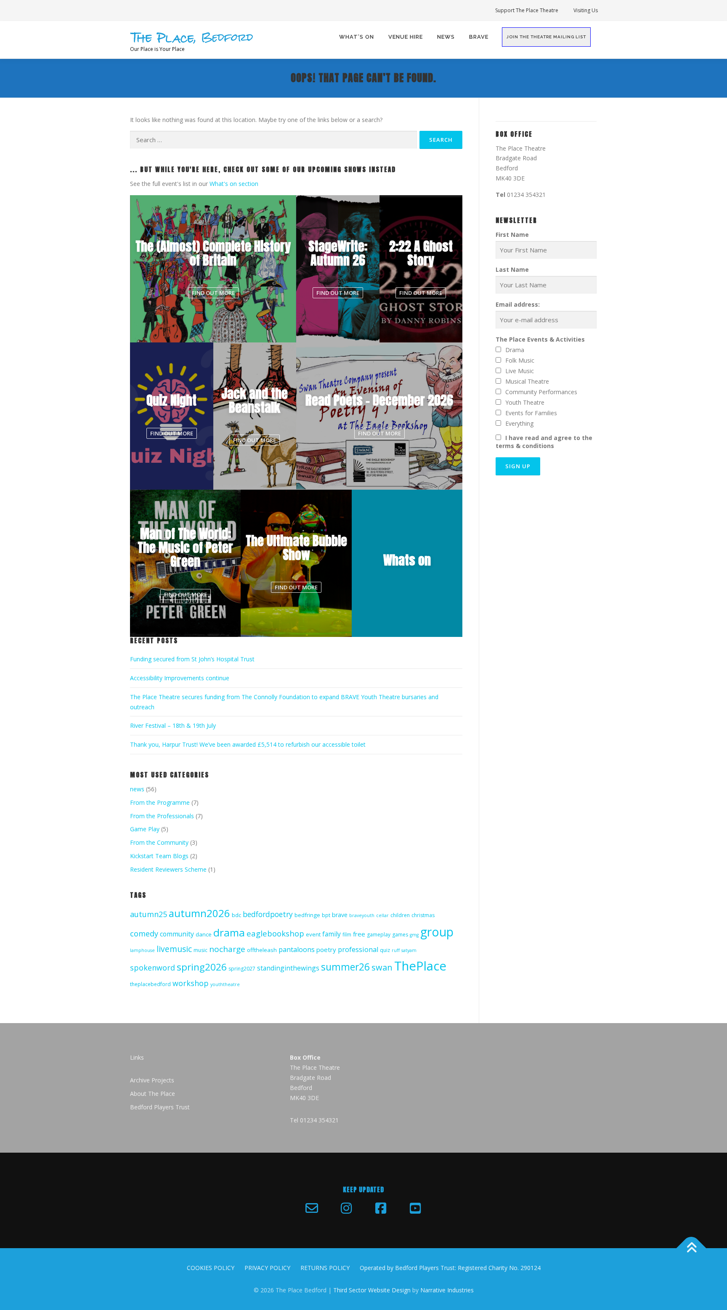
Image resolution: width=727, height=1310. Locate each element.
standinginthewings (288, 968)
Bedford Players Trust (160, 1107)
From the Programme (160, 802)
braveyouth (361, 915)
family (331, 934)
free (359, 934)
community (177, 934)
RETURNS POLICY (325, 1268)
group (437, 931)
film (346, 934)
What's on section (234, 184)
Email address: (518, 304)
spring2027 (241, 968)
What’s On (356, 37)
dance (204, 934)
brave (340, 915)
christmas (423, 915)
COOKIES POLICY (210, 1268)
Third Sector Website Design (372, 1290)
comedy (144, 933)
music (200, 950)
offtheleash (262, 950)
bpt (326, 915)
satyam (409, 950)
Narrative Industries (447, 1290)
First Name (512, 235)
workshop (190, 983)
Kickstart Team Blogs (159, 856)
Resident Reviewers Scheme (168, 869)
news (137, 789)
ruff (396, 950)
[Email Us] (311, 1208)
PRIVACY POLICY (267, 1268)
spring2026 (202, 966)
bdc (236, 915)
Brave (478, 37)
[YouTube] (415, 1208)
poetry (326, 949)
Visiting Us (585, 10)
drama (229, 932)
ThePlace (420, 965)
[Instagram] (346, 1208)
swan (382, 967)
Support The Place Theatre (526, 10)
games (400, 934)
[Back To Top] (691, 1248)
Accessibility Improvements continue (179, 678)
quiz (385, 950)
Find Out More (213, 293)
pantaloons (297, 949)
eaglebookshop (275, 933)
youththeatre (225, 984)
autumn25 (148, 914)
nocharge (227, 949)
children (400, 915)
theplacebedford (150, 984)
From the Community (159, 842)
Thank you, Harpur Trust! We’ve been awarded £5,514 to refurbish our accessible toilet (248, 744)
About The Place (152, 1094)
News (446, 37)
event (313, 934)
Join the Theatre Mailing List (546, 36)
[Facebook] (380, 1208)
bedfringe (307, 915)
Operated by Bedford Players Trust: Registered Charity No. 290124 (450, 1268)
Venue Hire (405, 37)
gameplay (378, 934)
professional (358, 949)
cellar (382, 915)
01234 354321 (526, 195)
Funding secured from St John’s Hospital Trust (192, 659)
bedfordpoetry (268, 914)
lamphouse (142, 950)
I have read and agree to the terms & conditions (544, 442)
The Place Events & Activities (540, 339)
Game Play (144, 829)
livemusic (174, 949)
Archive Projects (152, 1080)
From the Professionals (162, 816)
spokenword (152, 968)
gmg (414, 935)
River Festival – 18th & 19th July (173, 725)
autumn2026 (199, 913)
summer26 (345, 966)
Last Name (512, 269)
